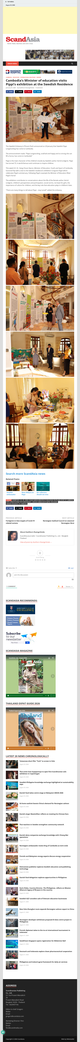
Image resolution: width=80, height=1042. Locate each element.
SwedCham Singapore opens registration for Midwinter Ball (43, 941)
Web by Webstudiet (67, 1039)
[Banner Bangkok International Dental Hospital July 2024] (20, 625)
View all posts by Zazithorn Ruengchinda (36, 542)
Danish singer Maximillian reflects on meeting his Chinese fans (44, 814)
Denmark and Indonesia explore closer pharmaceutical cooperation (46, 951)
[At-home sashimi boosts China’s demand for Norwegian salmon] (12, 804)
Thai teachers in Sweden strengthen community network (42, 825)
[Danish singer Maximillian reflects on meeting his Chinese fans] (12, 814)
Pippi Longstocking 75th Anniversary (18, 502)
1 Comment (39, 88)
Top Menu (10, 2)
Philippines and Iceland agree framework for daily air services (43, 962)
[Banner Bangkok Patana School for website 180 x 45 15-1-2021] (64, 73)
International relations (27, 77)
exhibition (15, 500)
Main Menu (13, 64)
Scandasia (21, 1039)
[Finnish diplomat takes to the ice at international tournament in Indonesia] (12, 930)
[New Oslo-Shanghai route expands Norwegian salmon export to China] (12, 909)
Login (72, 568)
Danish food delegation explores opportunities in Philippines (43, 877)
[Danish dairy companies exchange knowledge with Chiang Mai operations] (12, 835)
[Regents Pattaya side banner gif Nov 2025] (20, 614)
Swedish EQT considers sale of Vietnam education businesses (43, 899)
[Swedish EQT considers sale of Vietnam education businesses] (12, 899)
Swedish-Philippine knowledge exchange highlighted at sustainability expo (47, 783)
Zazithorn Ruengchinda (26, 88)
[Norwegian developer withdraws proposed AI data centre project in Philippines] (12, 920)
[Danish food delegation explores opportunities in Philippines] (12, 878)
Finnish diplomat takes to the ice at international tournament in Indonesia (45, 931)
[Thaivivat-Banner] (31, 73)
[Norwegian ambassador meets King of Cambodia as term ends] (12, 846)
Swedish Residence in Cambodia (16, 504)
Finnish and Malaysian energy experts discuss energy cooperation (45, 856)
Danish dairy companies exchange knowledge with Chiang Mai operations (44, 836)
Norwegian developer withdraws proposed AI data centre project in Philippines (46, 921)
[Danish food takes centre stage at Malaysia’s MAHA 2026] (12, 793)
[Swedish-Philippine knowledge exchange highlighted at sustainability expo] (12, 782)
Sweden (38, 77)
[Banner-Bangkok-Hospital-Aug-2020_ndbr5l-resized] (13, 73)
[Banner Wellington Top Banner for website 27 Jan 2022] (47, 73)
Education (16, 77)
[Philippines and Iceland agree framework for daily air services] (12, 962)
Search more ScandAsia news (25, 473)
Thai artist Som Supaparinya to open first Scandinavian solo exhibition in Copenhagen (43, 773)
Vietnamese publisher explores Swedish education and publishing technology (45, 868)
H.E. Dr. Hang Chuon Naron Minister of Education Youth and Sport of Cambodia (46, 500)
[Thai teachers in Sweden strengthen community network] (12, 825)
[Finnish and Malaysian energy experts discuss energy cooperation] (12, 856)
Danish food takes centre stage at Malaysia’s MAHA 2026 (41, 793)
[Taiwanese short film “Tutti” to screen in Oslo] (12, 761)
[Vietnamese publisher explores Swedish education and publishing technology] (12, 867)
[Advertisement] (40, 20)
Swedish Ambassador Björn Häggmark (44, 502)
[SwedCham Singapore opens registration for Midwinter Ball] (12, 941)
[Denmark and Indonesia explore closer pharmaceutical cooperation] (12, 952)
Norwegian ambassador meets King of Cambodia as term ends (44, 846)
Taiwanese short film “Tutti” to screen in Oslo (37, 761)
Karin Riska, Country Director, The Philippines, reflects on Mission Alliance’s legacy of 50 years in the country (45, 889)
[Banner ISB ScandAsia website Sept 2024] (49, 59)
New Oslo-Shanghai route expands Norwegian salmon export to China (47, 909)
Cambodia (9, 77)
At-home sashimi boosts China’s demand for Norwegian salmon (44, 803)
